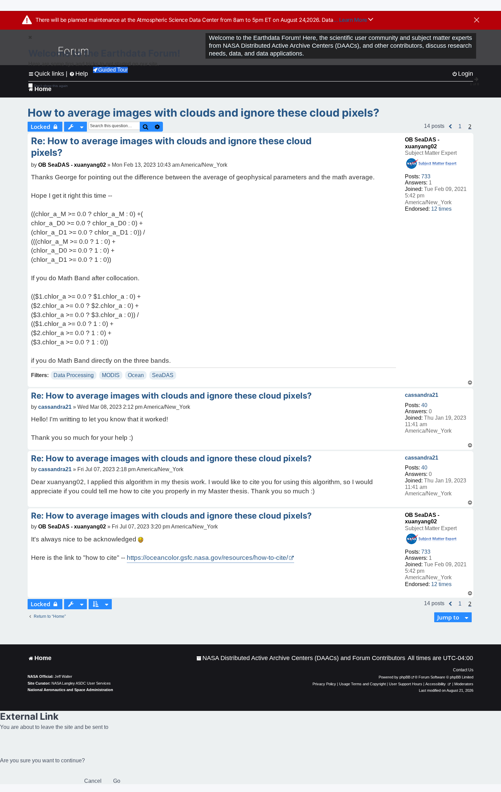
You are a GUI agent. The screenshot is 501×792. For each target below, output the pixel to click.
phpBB (404, 677)
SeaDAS (162, 375)
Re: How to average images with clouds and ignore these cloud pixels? (171, 146)
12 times (441, 209)
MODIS (111, 375)
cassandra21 (421, 395)
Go (116, 781)
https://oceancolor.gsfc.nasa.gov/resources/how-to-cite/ (207, 557)
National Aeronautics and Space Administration (70, 690)
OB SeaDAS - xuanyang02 (72, 165)
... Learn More (350, 19)
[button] (450, 126)
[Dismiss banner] (476, 20)
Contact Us (463, 670)
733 (425, 176)
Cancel (93, 781)
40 (424, 405)
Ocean (136, 375)
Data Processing (74, 375)
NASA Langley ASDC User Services (81, 683)
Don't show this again (51, 86)
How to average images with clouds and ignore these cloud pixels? (203, 112)
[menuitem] (300, 658)
